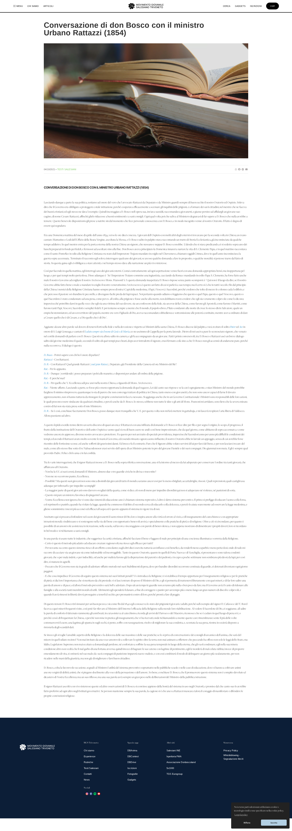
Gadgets (131, 779)
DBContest (133, 756)
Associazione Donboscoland (181, 762)
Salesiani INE (173, 750)
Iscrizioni (132, 768)
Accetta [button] (273, 822)
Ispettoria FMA (174, 756)
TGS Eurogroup (175, 774)
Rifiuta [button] (247, 822)
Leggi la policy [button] (241, 815)
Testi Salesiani (66, 169)
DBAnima (132, 750)
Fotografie (132, 774)
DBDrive (131, 762)
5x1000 (170, 768)
